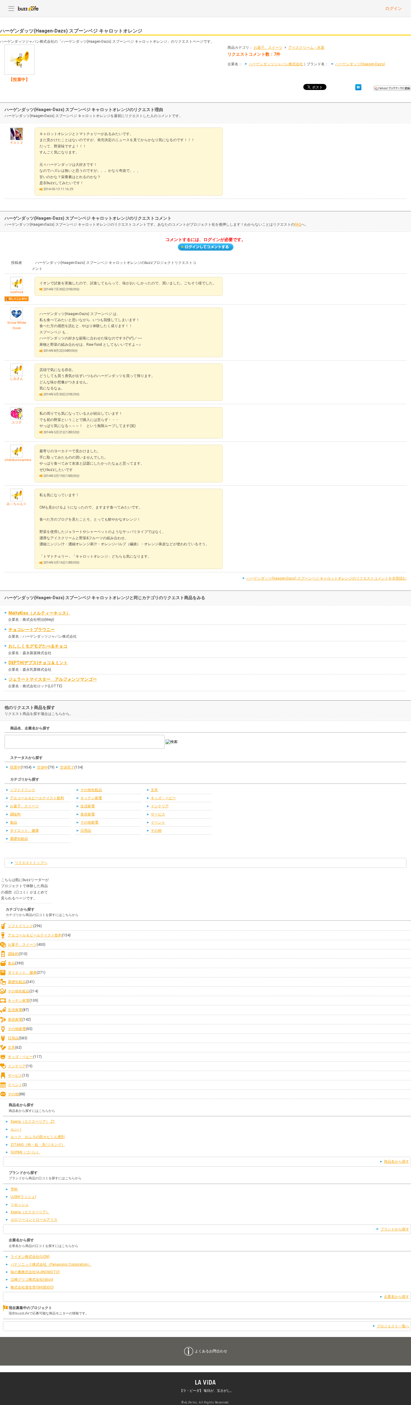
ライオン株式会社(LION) (30, 1257)
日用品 (85, 830)
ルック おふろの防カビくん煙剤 (38, 1137)
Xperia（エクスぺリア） (30, 1212)
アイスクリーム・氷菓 (306, 47)
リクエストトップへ (31, 863)
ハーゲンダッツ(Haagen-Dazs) (360, 64)
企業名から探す (396, 1297)
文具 (154, 790)
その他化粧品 (91, 790)
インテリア (160, 806)
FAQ (298, 224)
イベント (158, 822)
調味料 (15, 814)
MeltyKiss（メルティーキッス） (39, 613)
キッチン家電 (91, 798)
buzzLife (28, 8)
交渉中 (42, 767)
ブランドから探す (394, 1229)
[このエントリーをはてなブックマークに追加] (358, 87)
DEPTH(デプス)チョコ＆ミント (38, 662)
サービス (158, 814)
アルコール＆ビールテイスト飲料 (37, 798)
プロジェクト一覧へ (393, 1326)
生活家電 (87, 806)
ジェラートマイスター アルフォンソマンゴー (52, 679)
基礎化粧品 (19, 839)
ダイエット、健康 (24, 830)
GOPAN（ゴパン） (25, 1152)
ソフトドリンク (22, 790)
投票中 (15, 767)
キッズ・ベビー (163, 798)
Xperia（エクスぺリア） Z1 (33, 1121)
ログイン (393, 8)
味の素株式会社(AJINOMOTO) (35, 1272)
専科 (14, 1189)
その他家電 (89, 822)
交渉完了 (67, 767)
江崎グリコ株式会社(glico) (32, 1279)
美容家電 (87, 814)
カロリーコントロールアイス (34, 1220)
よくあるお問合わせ (211, 1351)
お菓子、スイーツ (268, 47)
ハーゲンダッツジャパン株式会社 (276, 64)
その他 (156, 830)
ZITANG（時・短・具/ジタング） (38, 1145)
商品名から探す (396, 1161)
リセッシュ (20, 1204)
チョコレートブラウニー (31, 629)
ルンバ (16, 1129)
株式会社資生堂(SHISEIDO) (32, 1287)
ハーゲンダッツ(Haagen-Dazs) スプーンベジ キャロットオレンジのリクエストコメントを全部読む (326, 578)
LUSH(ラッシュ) (23, 1197)
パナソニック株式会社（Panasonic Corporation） (51, 1264)
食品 (13, 822)
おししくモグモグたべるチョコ (37, 646)
